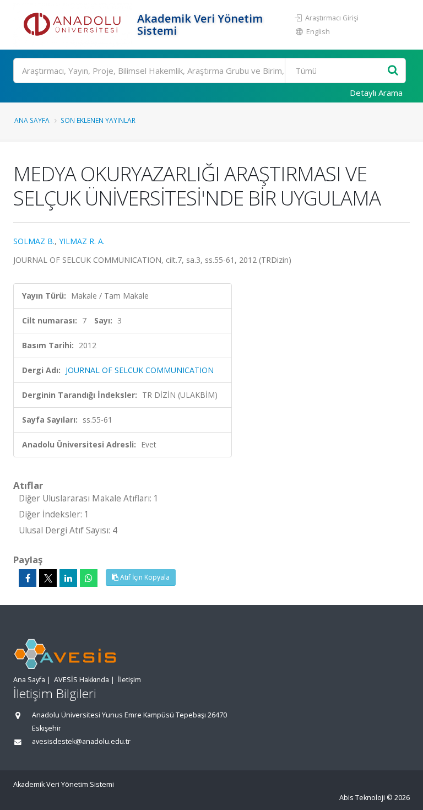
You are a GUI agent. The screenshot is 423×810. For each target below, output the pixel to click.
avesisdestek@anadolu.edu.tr (81, 741)
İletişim (129, 679)
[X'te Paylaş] (48, 578)
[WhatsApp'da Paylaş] (88, 578)
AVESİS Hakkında (81, 679)
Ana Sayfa (32, 120)
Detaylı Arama (376, 92)
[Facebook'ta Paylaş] (27, 578)
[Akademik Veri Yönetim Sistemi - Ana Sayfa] (73, 25)
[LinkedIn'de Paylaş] (68, 578)
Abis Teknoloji (362, 797)
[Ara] (393, 70)
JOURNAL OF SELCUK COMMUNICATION (140, 370)
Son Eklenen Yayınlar (98, 120)
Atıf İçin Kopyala (144, 577)
